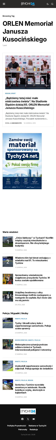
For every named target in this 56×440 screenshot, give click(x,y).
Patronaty (22, 429)
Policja (24, 318)
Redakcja (34, 429)
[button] (4, 4)
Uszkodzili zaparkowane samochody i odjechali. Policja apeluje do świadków (34, 367)
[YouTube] (34, 419)
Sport (13, 93)
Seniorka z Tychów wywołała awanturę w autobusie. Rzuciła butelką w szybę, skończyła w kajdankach (30, 388)
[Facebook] (22, 419)
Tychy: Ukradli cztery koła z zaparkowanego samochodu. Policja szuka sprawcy (33, 326)
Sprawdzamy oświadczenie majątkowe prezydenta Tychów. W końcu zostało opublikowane (32, 278)
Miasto (17, 318)
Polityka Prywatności (16, 426)
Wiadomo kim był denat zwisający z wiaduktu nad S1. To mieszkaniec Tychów (32, 260)
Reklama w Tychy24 (37, 426)
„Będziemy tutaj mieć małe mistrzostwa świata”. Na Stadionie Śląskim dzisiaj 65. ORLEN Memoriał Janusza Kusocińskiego (27, 103)
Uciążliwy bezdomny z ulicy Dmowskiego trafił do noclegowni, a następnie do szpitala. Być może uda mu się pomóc (33, 296)
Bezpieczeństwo (21, 340)
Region (7, 93)
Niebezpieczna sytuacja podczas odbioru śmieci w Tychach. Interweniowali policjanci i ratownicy (33, 347)
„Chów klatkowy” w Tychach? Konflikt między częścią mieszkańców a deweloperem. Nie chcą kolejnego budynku (34, 241)
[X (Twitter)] (28, 419)
